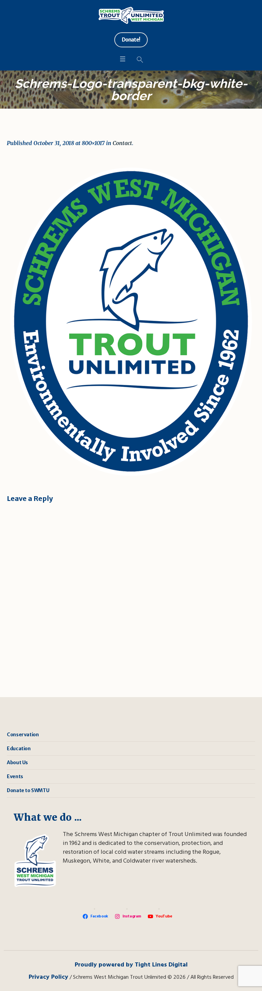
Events (15, 776)
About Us (17, 762)
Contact (122, 143)
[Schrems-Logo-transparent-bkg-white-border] (131, 321)
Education (18, 748)
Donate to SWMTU (28, 790)
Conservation (23, 735)
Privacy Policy (48, 977)
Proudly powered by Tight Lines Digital (131, 965)
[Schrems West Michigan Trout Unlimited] (131, 15)
